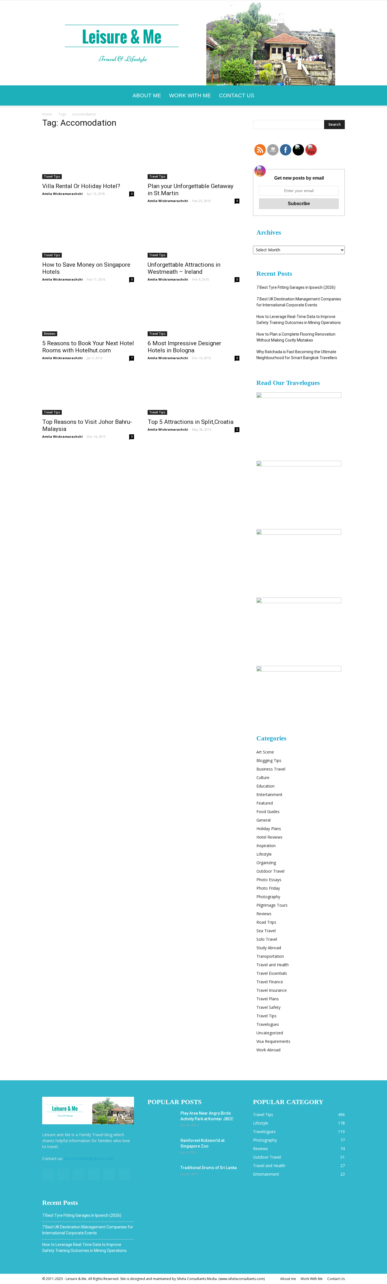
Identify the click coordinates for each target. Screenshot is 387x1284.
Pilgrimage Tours (272, 905)
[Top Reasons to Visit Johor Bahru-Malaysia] (88, 392)
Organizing (266, 862)
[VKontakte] (109, 1174)
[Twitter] (78, 1174)
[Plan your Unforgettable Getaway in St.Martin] (193, 156)
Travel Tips (52, 176)
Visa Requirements (273, 1041)
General (263, 820)
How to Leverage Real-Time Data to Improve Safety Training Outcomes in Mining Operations (298, 319)
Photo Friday (268, 888)
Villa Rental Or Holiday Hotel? (81, 186)
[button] (338, 95)
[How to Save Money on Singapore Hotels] (88, 235)
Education (265, 786)
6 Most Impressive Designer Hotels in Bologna (184, 347)
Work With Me (190, 95)
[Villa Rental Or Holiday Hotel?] (88, 156)
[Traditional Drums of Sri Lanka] (162, 1175)
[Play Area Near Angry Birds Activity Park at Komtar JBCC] (162, 1120)
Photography (268, 896)
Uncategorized (269, 1032)
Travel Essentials (271, 973)
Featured (264, 803)
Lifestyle (264, 854)
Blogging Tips (268, 760)
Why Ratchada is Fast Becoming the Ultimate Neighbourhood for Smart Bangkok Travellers (296, 355)
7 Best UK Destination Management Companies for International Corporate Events (298, 302)
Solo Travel (266, 939)
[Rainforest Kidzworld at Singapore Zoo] (162, 1147)
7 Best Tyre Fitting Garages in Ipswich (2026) (295, 287)
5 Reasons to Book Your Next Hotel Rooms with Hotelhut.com (88, 347)
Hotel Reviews (269, 837)
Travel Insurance (271, 990)
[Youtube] (124, 1174)
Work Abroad (268, 1050)
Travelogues (267, 1024)
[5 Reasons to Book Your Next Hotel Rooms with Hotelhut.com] (88, 313)
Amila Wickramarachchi (62, 193)
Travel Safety (268, 1007)
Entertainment (269, 794)
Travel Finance (269, 981)
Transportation (270, 956)
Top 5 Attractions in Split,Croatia (190, 421)
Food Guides (268, 811)
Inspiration (266, 845)
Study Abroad (268, 947)
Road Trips (266, 922)
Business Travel (270, 769)
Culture (262, 777)
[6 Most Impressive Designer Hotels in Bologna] (193, 313)
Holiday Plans (268, 828)
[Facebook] (48, 1174)
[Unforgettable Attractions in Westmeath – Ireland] (193, 235)
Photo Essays (268, 879)
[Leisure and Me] (193, 42)
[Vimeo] (93, 1174)
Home (47, 114)
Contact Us (236, 95)
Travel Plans (267, 998)
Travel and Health (272, 964)
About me (147, 95)
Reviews (50, 334)
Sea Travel (266, 930)
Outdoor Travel (270, 871)
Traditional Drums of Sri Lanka (208, 1167)
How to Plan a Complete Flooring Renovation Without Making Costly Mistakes (295, 337)
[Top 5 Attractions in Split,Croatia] (193, 392)
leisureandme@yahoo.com (88, 1158)
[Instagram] (63, 1174)
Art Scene (265, 752)
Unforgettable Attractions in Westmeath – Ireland (184, 268)
